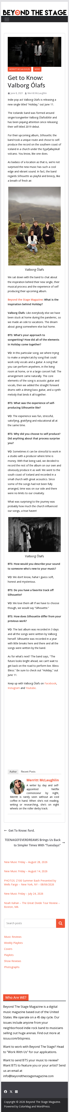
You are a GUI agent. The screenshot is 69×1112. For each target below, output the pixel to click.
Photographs (12, 967)
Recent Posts (28, 771)
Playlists (9, 955)
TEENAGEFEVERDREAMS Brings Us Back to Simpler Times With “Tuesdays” (33, 842)
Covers (8, 949)
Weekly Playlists (13, 943)
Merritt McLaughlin (19, 69)
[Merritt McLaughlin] (17, 782)
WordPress (43, 1106)
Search (60, 923)
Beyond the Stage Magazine (25, 299)
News (37, 69)
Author (13, 771)
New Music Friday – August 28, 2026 (25, 862)
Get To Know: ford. (21, 830)
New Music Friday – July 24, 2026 (23, 893)
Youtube (31, 688)
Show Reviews (12, 961)
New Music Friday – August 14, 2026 (25, 871)
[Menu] (7, 19)
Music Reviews (13, 936)
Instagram (14, 688)
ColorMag (25, 1106)
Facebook (50, 683)
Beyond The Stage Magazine (43, 1102)
